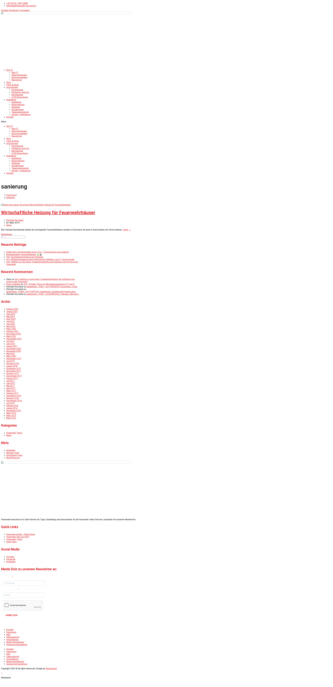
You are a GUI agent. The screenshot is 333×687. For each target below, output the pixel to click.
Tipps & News (12, 85)
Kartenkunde (17, 95)
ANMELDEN (11, 615)
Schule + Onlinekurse (21, 114)
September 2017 (14, 376)
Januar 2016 (11, 408)
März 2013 (11, 415)
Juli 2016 (10, 403)
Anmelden (10, 450)
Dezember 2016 (13, 396)
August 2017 (12, 378)
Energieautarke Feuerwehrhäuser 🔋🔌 (24, 254)
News (8, 225)
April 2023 (10, 326)
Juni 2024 (10, 314)
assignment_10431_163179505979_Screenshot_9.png (52, 286)
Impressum (11, 632)
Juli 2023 (10, 321)
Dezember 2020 (13, 348)
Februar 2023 (12, 331)
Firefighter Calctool (20, 92)
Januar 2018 (11, 366)
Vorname (7, 577)
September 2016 (14, 400)
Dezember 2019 (13, 358)
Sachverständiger (19, 77)
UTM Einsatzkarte (19, 97)
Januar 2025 (11, 311)
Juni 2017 (10, 383)
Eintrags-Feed (12, 453)
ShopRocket (51, 668)
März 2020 (11, 356)
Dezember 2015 (13, 410)
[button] (166, 121)
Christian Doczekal (14, 220)
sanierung (10, 197)
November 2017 (13, 371)
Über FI (9, 70)
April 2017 (10, 388)
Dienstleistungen (19, 75)
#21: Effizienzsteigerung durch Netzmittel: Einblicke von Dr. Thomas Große (40, 259)
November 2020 (13, 351)
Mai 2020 (10, 353)
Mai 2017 (10, 386)
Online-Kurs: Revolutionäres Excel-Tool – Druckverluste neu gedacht (37, 252)
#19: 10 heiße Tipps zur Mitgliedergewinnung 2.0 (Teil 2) (49, 284)
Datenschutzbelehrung (16, 644)
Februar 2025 (12, 309)
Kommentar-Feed (14, 455)
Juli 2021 (10, 341)
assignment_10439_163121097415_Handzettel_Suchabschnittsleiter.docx (41, 291)
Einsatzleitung (17, 104)
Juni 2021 (10, 344)
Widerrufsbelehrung (15, 642)
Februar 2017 (12, 393)
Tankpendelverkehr (20, 112)
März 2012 (11, 418)
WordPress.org (13, 458)
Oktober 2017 (12, 373)
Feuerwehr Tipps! (14, 433)
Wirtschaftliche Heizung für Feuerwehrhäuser (48, 212)
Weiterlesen (6, 234)
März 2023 (11, 329)
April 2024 (10, 319)
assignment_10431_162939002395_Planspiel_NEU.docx (53, 294)
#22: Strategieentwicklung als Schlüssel (24, 257)
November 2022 (13, 334)
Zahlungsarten (12, 637)
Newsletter (16, 80)
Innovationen (12, 87)
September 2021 (14, 339)
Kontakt (10, 117)
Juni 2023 (10, 324)
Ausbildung (11, 99)
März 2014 (11, 413)
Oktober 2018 (12, 363)
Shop (8, 82)
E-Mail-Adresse (10, 589)
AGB (8, 634)
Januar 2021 (11, 346)
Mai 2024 (10, 316)
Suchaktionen (17, 109)
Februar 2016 (12, 405)
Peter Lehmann (13, 284)
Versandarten (12, 639)
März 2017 (11, 391)
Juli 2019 (10, 361)
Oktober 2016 (12, 398)
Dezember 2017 (13, 368)
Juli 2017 (10, 381)
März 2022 (11, 336)
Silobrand (15, 107)
